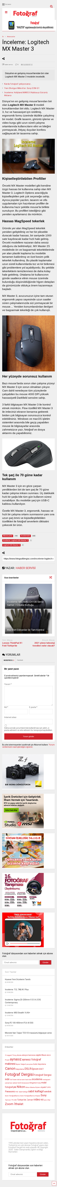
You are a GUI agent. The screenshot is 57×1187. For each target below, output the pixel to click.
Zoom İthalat (14, 1104)
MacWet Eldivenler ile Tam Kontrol (25, 629)
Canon (10, 1068)
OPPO (49, 1087)
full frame (13, 1080)
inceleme (37, 1079)
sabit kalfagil (36, 1091)
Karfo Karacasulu (23, 1083)
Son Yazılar (10, 972)
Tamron (8, 1100)
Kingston (33, 1083)
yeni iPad (47, 1100)
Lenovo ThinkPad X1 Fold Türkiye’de (12, 644)
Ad (6, 707)
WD (42, 1100)
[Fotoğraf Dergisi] (24, 18)
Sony (43, 1095)
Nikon (21, 1087)
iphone (15, 1083)
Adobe (19, 1055)
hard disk (28, 1080)
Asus (43, 1055)
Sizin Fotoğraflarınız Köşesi (30, 1096)
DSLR (27, 1068)
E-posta (33, 707)
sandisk (47, 1091)
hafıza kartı (21, 1080)
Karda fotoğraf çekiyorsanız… (18, 84)
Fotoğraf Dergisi (19, 1074)
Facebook (20, 660)
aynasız (16, 1059)
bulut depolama (39, 1064)
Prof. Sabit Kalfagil (21, 1092)
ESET (41, 1069)
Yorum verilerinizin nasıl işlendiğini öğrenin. (28, 746)
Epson (35, 1068)
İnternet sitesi (10, 717)
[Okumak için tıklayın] (28, 596)
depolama (20, 1069)
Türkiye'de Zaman (25, 1100)
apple (38, 1055)
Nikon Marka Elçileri (32, 1087)
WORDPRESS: (9, 660)
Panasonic (10, 1091)
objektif (43, 1087)
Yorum (8, 684)
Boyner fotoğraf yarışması (24, 1064)
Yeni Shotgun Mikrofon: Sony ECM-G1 (21, 88)
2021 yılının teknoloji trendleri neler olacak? (44, 644)
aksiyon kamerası (29, 1055)
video (36, 1099)
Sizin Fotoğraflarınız (12, 1096)
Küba (39, 1083)
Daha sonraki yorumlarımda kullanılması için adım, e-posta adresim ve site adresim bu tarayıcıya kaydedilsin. (28, 729)
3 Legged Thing (10, 1055)
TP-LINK (14, 1100)
